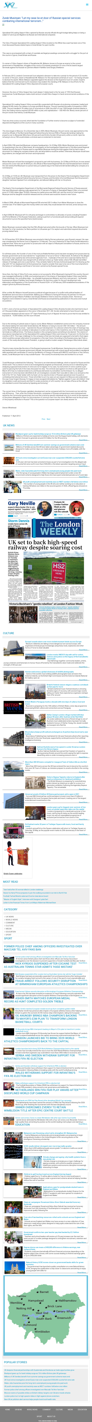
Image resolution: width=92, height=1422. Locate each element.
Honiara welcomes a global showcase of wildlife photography (49, 672)
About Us (51, 1416)
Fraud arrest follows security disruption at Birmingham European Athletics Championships (51, 982)
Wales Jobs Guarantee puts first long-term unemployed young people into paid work (48, 471)
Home (7, 1410)
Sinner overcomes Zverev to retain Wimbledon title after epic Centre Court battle (38, 1109)
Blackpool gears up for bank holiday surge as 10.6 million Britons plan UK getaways (48, 434)
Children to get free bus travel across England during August (47, 1174)
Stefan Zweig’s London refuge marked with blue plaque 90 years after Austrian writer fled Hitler (65, 716)
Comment (10, 923)
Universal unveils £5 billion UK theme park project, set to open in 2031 (52, 794)
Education (11, 932)
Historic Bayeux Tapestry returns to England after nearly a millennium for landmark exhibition (66, 778)
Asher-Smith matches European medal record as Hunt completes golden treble (37, 1000)
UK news (10, 917)
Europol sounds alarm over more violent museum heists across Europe (53, 642)
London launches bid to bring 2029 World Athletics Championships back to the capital (39, 1039)
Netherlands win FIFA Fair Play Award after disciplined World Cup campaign (41, 1091)
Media (9, 929)
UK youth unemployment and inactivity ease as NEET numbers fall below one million (55, 482)
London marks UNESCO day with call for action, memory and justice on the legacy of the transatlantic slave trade (67, 657)
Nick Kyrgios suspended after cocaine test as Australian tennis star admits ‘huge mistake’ (40, 965)
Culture (10, 926)
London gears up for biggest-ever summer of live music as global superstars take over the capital (66, 808)
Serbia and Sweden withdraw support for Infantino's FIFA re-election (39, 1057)
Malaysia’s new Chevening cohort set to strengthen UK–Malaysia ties (50, 1133)
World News (12, 920)
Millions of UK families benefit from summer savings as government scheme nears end (50, 445)
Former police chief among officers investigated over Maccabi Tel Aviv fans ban (45, 957)
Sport (8, 935)
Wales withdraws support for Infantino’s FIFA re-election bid (37, 1083)
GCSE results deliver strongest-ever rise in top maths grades (48, 1146)
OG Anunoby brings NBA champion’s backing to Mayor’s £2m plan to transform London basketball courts (46, 1019)
